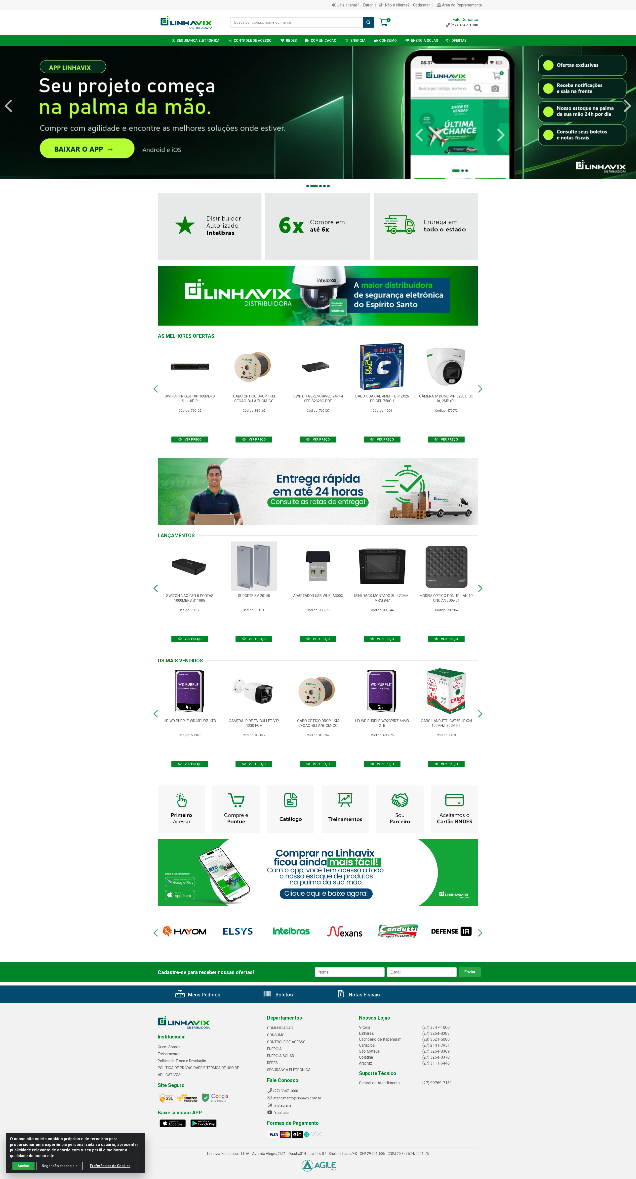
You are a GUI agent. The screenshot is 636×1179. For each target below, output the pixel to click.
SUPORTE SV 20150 (254, 595)
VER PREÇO (192, 439)
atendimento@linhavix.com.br (297, 1098)
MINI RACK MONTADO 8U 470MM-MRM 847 (382, 598)
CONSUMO (275, 1035)
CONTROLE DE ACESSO (286, 1042)
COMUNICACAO (280, 1028)
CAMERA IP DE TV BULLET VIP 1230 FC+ (254, 723)
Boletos (283, 995)
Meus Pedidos (203, 995)
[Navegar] (8, 106)
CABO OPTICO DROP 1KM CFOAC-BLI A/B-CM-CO (254, 398)
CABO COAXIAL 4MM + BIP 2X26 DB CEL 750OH (382, 398)
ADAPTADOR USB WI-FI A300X (318, 595)
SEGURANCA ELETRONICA (289, 1070)
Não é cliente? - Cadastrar (407, 5)
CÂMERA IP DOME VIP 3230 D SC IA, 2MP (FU (446, 398)
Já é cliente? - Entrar (355, 5)
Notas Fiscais (364, 995)
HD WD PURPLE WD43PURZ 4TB (190, 721)
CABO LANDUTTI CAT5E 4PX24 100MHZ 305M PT (446, 723)
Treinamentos (169, 1054)
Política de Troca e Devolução (182, 1061)
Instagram (282, 1105)
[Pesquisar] (368, 22)
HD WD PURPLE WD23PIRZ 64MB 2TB (382, 723)
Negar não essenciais (60, 1166)
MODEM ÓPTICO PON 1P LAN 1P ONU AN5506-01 (446, 598)
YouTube (281, 1112)
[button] (307, 186)
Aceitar (23, 1166)
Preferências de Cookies (110, 1166)
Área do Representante (462, 5)
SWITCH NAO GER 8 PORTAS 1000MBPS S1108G (189, 598)
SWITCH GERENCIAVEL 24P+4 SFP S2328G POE (318, 398)
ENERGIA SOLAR (280, 1056)
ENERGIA (274, 1049)
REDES (272, 1063)
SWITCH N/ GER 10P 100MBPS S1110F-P (190, 398)
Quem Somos (169, 1047)
